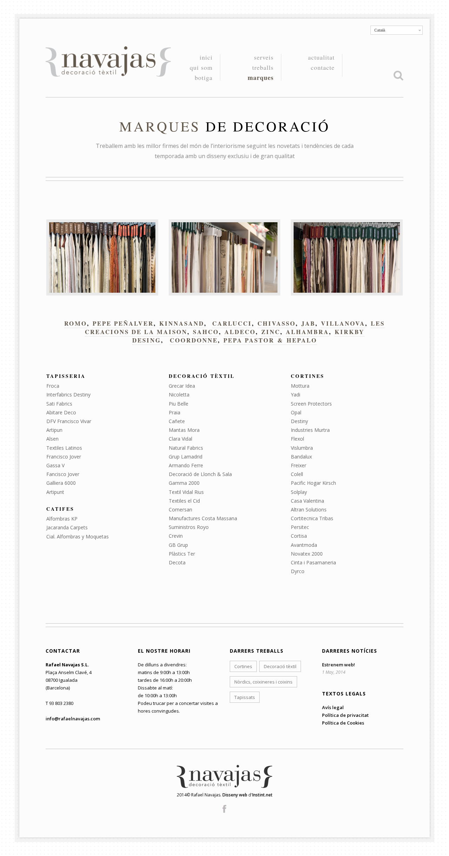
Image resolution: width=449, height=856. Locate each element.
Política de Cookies (343, 723)
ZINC (270, 331)
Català (379, 30)
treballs (263, 68)
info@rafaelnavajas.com (73, 718)
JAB (308, 323)
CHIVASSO (276, 323)
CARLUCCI (232, 323)
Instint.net (262, 795)
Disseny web (234, 795)
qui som (201, 68)
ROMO (75, 323)
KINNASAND (181, 323)
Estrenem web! (338, 664)
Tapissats (244, 697)
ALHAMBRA (307, 331)
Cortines (243, 666)
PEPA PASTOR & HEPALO (270, 340)
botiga (204, 77)
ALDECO (240, 331)
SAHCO (206, 331)
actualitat (321, 57)
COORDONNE (194, 340)
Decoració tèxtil (280, 666)
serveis (264, 57)
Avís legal (333, 707)
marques (261, 77)
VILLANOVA (343, 323)
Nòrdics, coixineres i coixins (263, 682)
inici (206, 57)
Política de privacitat (345, 715)
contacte (323, 67)
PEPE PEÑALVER (123, 323)
